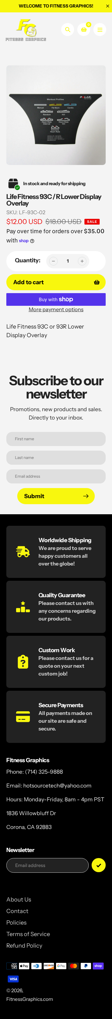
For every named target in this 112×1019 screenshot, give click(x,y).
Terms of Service (28, 934)
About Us (18, 899)
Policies (16, 922)
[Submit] (99, 865)
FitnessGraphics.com (29, 999)
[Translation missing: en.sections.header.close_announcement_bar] (108, 6)
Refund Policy (24, 945)
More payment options (56, 309)
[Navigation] (99, 29)
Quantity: (27, 260)
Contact (17, 911)
